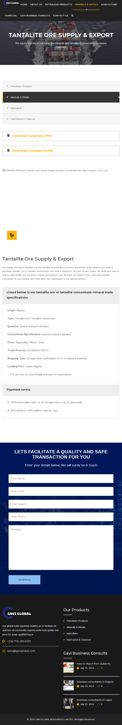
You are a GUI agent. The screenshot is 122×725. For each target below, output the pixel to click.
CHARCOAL (11, 15)
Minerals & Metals (19, 97)
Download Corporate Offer (32, 136)
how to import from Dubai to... (94, 663)
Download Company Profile (32, 151)
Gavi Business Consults (35, 15)
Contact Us (60, 15)
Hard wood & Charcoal (79, 639)
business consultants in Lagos (94, 699)
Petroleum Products (21, 86)
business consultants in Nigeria (95, 681)
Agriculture (16, 108)
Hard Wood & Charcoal (22, 119)
